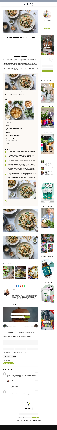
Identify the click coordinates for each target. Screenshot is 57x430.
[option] (8, 274)
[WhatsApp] (24, 286)
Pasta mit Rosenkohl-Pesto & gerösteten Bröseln (20, 280)
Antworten (36, 372)
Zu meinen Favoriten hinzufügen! (21, 39)
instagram (48, 1)
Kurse (41, 4)
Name (4, 347)
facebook (46, 1)
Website (28, 347)
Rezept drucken (24, 56)
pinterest (50, 1)
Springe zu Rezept (17, 56)
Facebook (12, 304)
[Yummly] (22, 286)
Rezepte (4, 4)
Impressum (6, 427)
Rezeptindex (10, 4)
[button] (35, 75)
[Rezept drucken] (32, 75)
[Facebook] (16, 286)
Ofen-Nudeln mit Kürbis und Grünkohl (32, 280)
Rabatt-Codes (45, 4)
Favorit (8, 390)
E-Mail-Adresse (17, 347)
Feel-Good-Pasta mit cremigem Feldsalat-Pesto (8, 280)
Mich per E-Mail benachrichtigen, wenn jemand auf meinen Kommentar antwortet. (15, 352)
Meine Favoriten (51, 4)
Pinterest (15, 304)
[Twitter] (18, 286)
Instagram (14, 304)
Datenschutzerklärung (13, 427)
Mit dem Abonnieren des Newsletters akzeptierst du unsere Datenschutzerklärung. (20, 318)
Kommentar (5, 339)
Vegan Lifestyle (15, 4)
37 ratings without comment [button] (29, 332)
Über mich (47, 28)
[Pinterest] (20, 286)
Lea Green (14, 291)
